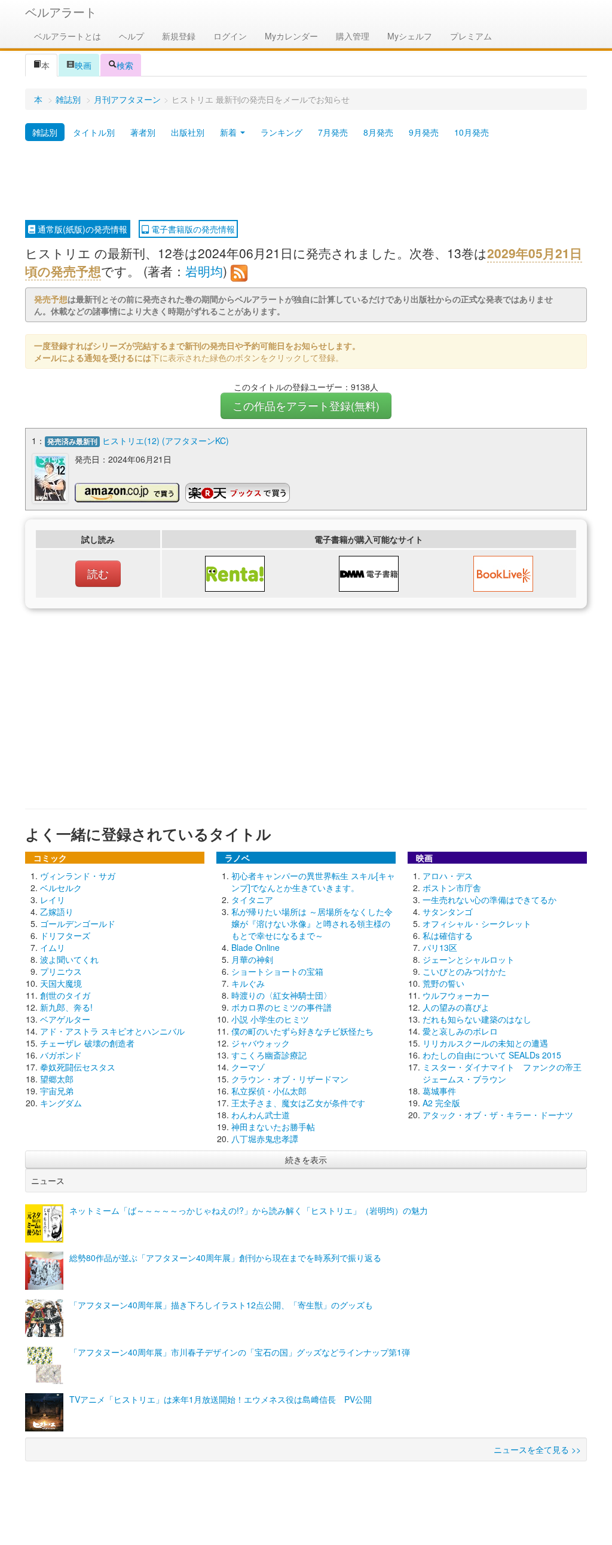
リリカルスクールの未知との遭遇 (485, 1043)
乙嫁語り (57, 911)
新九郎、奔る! (66, 1007)
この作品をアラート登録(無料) (306, 405)
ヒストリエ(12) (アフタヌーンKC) (165, 440)
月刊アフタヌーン (127, 99)
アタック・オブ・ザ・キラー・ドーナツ (498, 1115)
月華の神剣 (252, 959)
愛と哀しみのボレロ (460, 1031)
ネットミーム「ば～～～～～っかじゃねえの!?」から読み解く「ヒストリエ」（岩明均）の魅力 (248, 1210)
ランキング (281, 132)
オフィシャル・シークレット (477, 923)
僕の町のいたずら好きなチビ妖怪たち (302, 1031)
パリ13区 (440, 947)
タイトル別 (94, 132)
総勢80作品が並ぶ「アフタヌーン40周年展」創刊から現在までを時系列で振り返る (225, 1257)
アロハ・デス (448, 876)
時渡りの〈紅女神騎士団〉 (281, 995)
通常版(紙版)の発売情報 (81, 229)
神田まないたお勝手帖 (273, 1127)
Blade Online (255, 947)
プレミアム (471, 36)
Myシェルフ (409, 36)
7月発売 (333, 132)
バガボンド (61, 1055)
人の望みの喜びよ (456, 1007)
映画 (83, 65)
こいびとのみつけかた (464, 971)
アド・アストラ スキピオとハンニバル (112, 1031)
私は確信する (448, 935)
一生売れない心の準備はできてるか (489, 899)
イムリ (52, 947)
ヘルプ (131, 36)
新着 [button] (229, 132)
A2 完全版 (441, 1103)
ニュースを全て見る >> (537, 1449)
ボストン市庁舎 (452, 888)
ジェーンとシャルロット (469, 959)
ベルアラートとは (67, 36)
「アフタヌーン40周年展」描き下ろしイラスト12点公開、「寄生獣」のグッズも (221, 1305)
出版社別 (187, 132)
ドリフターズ (65, 935)
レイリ (52, 899)
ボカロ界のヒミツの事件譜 (281, 1007)
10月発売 (471, 132)
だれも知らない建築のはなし (477, 1019)
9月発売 (424, 132)
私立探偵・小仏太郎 (269, 1091)
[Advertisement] (306, 181)
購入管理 (352, 36)
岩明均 (204, 271)
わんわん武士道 (260, 1115)
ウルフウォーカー (456, 995)
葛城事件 (439, 1091)
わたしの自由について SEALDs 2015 (492, 1055)
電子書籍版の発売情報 (192, 229)
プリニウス (61, 971)
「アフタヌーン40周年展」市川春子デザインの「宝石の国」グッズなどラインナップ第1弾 (239, 1352)
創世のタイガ (65, 995)
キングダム (61, 1103)
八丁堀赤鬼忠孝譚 (264, 1139)
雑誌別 (68, 99)
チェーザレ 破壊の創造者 (87, 1043)
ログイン (230, 36)
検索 (125, 65)
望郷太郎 (57, 1079)
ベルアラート (61, 11)
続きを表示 (306, 1159)
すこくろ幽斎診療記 (269, 1055)
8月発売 (378, 132)
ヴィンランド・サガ (77, 876)
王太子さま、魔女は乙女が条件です (298, 1103)
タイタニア (252, 899)
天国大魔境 (61, 983)
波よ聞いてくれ (69, 959)
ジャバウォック (260, 1043)
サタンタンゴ (448, 911)
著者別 (142, 132)
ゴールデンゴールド (77, 923)
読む (98, 573)
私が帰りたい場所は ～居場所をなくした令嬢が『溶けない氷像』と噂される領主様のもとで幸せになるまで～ (312, 923)
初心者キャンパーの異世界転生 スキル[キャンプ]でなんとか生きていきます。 (313, 882)
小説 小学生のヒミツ (270, 1019)
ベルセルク (61, 888)
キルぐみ (248, 983)
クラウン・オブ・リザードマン (289, 1079)
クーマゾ (248, 1067)
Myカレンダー (291, 36)
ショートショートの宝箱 (277, 971)
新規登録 (178, 36)
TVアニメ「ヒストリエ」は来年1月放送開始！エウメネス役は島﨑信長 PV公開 (220, 1399)
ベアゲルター (65, 1019)
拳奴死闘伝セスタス (77, 1067)
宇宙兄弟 (57, 1091)
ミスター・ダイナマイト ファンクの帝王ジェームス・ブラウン (502, 1073)
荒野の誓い (443, 983)
